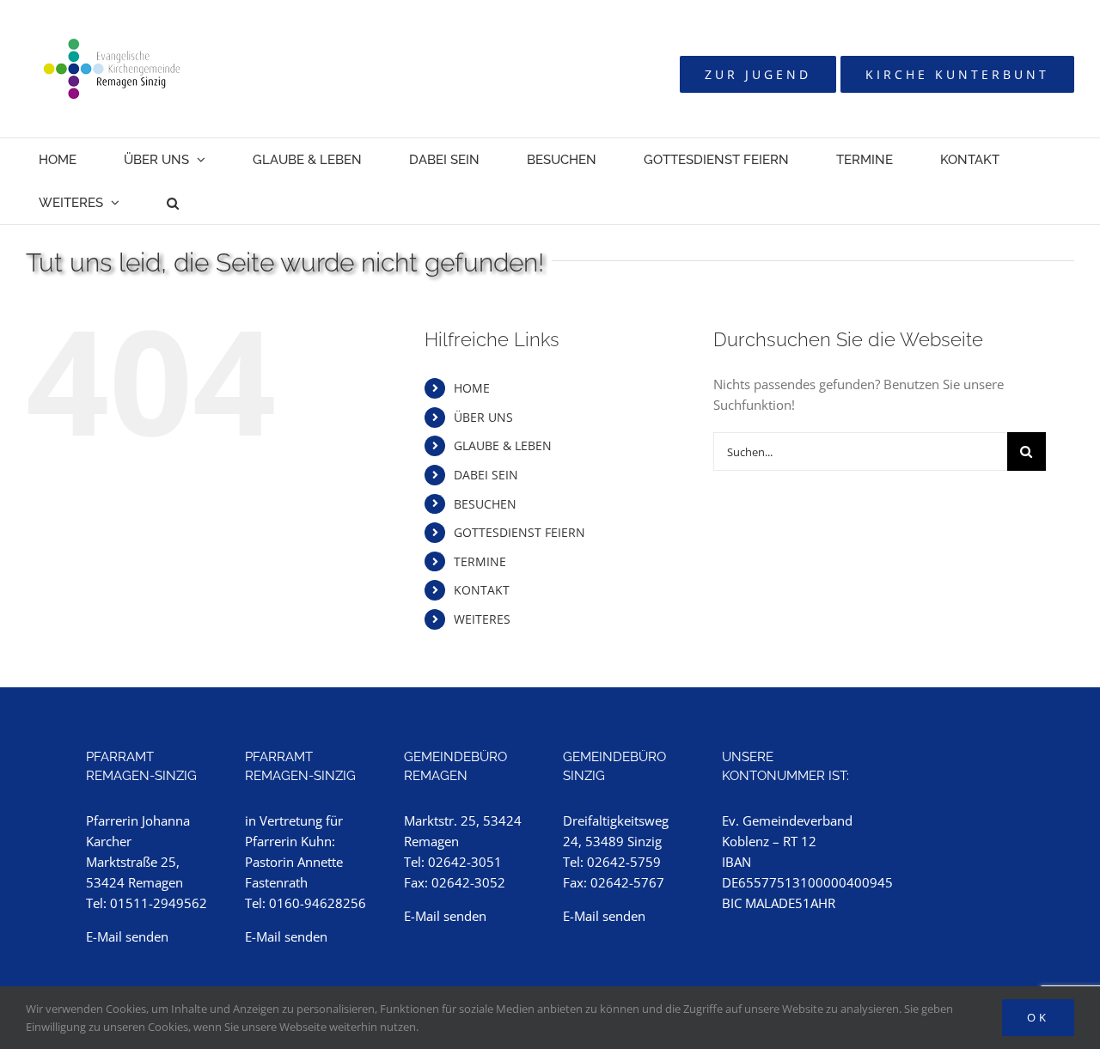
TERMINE (480, 561)
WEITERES (482, 619)
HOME (472, 388)
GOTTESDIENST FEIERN (519, 532)
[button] (173, 202)
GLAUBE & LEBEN (503, 445)
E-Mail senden (127, 936)
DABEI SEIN (486, 475)
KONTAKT (482, 590)
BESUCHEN (485, 504)
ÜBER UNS (483, 417)
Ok (1038, 1017)
